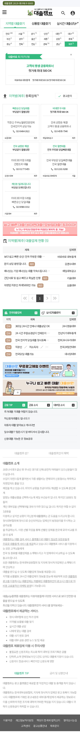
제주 (70, 44)
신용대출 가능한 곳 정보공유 (18, 438)
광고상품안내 (40, 725)
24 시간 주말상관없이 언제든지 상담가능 (35, 333)
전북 (21, 44)
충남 (9, 44)
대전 (59, 33)
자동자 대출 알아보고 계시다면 (19, 425)
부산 (9, 39)
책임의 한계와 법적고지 (48, 720)
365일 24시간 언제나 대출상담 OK (32, 326)
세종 (46, 39)
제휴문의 (54, 725)
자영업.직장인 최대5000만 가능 (20, 285)
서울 (21, 33)
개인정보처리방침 (24, 720)
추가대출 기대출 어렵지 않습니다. (21, 411)
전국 (9, 33)
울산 (33, 39)
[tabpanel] (40, 72)
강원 (58, 39)
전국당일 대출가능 (24, 354)
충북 (70, 39)
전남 (33, 44)
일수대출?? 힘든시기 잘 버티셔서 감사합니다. (26, 432)
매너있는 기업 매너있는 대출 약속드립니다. (25, 271)
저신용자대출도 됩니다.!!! (17, 418)
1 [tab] (71, 55)
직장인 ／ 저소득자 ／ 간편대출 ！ (37, 347)
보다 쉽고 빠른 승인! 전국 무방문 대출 (23, 256)
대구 (71, 33)
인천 (46, 33)
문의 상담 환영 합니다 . (15, 264)
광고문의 (67, 96)
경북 (46, 44)
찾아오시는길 (70, 720)
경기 (34, 33)
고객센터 (25, 725)
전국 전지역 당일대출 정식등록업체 (32, 340)
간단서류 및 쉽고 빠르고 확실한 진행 (22, 278)
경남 (58, 44)
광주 (21, 39)
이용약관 (7, 720)
